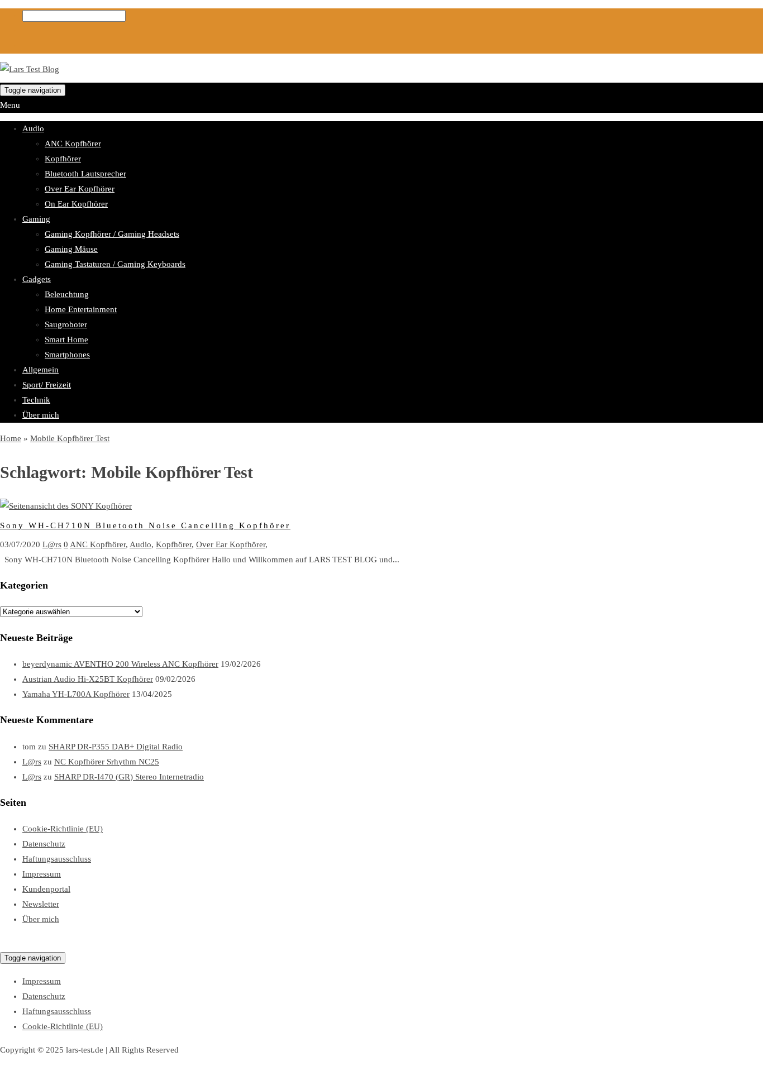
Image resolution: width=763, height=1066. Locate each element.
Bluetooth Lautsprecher (85, 173)
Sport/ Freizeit (46, 384)
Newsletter (40, 904)
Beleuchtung (67, 294)
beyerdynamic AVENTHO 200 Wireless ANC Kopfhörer (120, 663)
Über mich (40, 414)
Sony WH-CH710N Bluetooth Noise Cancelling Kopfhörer (145, 525)
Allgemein (40, 369)
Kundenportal (46, 889)
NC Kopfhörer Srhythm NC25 (106, 761)
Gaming (36, 218)
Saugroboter (66, 324)
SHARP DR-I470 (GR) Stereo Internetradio (129, 776)
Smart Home (66, 339)
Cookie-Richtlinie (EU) (62, 828)
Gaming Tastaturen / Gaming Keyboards (115, 264)
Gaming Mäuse (71, 249)
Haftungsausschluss (56, 858)
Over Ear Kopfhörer (80, 188)
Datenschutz (43, 843)
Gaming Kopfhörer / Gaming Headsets (112, 234)
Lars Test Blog (25, 942)
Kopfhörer (63, 158)
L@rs (51, 544)
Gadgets (36, 279)
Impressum (41, 873)
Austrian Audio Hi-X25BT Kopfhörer (87, 679)
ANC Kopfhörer (73, 143)
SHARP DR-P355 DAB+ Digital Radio (116, 746)
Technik (36, 399)
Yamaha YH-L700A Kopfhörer (76, 694)
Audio (33, 128)
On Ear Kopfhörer (76, 203)
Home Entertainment (81, 309)
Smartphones (67, 354)
